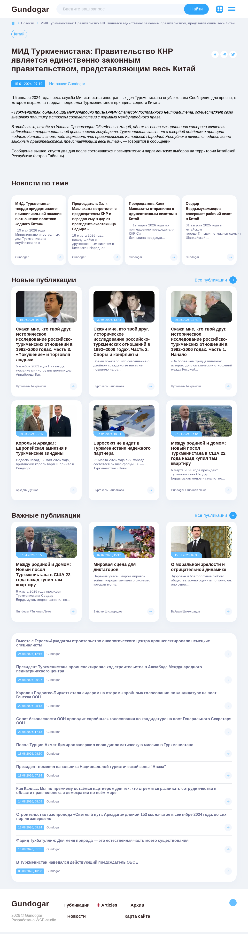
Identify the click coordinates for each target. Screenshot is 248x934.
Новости (27, 23)
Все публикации (211, 280)
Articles (109, 905)
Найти (196, 9)
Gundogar (30, 9)
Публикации (76, 905)
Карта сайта (137, 916)
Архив (137, 905)
